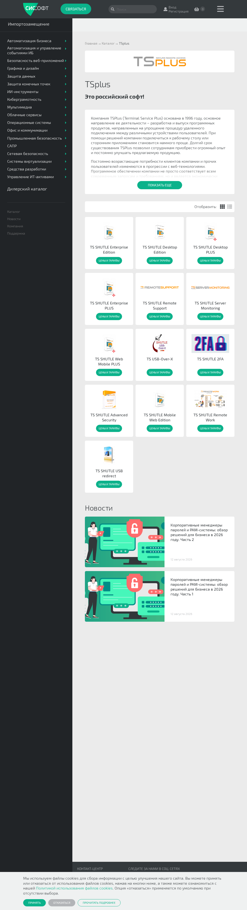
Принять (34, 902)
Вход (172, 7)
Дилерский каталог (27, 188)
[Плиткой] (222, 207)
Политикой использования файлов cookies (74, 888)
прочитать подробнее (99, 902)
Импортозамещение (28, 24)
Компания (15, 226)
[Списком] (229, 207)
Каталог (13, 211)
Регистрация (179, 11)
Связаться (76, 9)
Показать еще (160, 185)
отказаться (61, 902)
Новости (14, 219)
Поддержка (16, 233)
